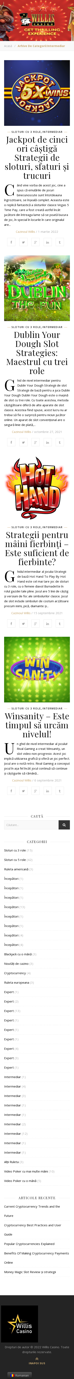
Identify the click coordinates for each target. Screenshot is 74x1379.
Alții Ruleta (11, 1162)
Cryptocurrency (15, 973)
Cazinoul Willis (25, 231)
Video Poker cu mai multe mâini (26, 1171)
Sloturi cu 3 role (26, 132)
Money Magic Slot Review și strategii (30, 1272)
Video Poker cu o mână (20, 1181)
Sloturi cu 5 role (15, 860)
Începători (11, 879)
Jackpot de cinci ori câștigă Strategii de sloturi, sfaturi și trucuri (37, 157)
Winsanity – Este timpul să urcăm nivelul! (37, 724)
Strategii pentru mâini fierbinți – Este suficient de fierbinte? (37, 548)
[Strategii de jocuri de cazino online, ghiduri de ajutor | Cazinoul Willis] (37, 1324)
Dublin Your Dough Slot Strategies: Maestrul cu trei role (37, 352)
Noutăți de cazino (16, 963)
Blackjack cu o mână (18, 954)
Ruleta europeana (16, 982)
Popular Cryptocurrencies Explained (29, 1244)
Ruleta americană (16, 869)
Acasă (8, 46)
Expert (9, 992)
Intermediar (53, 132)
